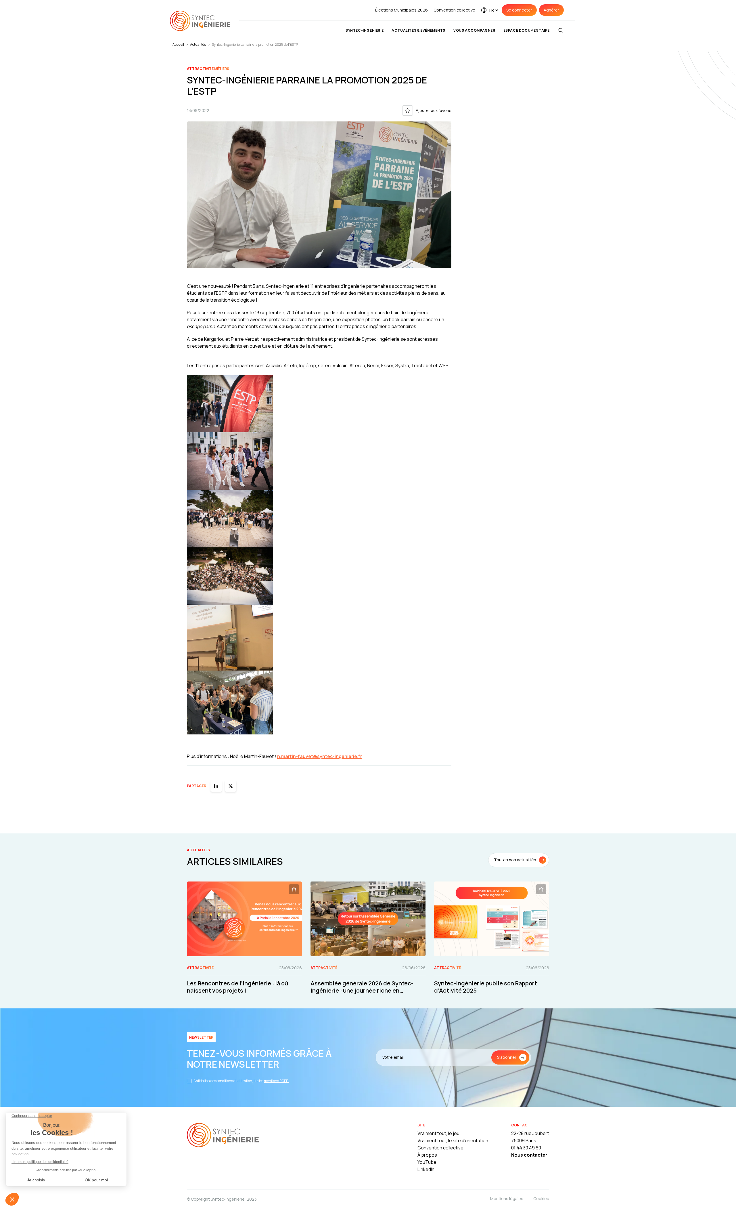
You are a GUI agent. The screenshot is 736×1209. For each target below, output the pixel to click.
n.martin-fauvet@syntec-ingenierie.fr (319, 756)
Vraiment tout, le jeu (438, 1133)
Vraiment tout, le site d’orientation (452, 1140)
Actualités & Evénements (418, 30)
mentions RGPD (276, 1080)
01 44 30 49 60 (526, 1148)
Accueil (178, 44)
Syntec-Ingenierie (365, 30)
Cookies (541, 1198)
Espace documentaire (526, 30)
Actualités (198, 44)
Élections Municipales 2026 (401, 10)
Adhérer (551, 10)
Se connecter (519, 10)
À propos (427, 1155)
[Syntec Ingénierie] (223, 1136)
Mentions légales (506, 1198)
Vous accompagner (474, 30)
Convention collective (454, 10)
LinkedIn (425, 1169)
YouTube (426, 1162)
